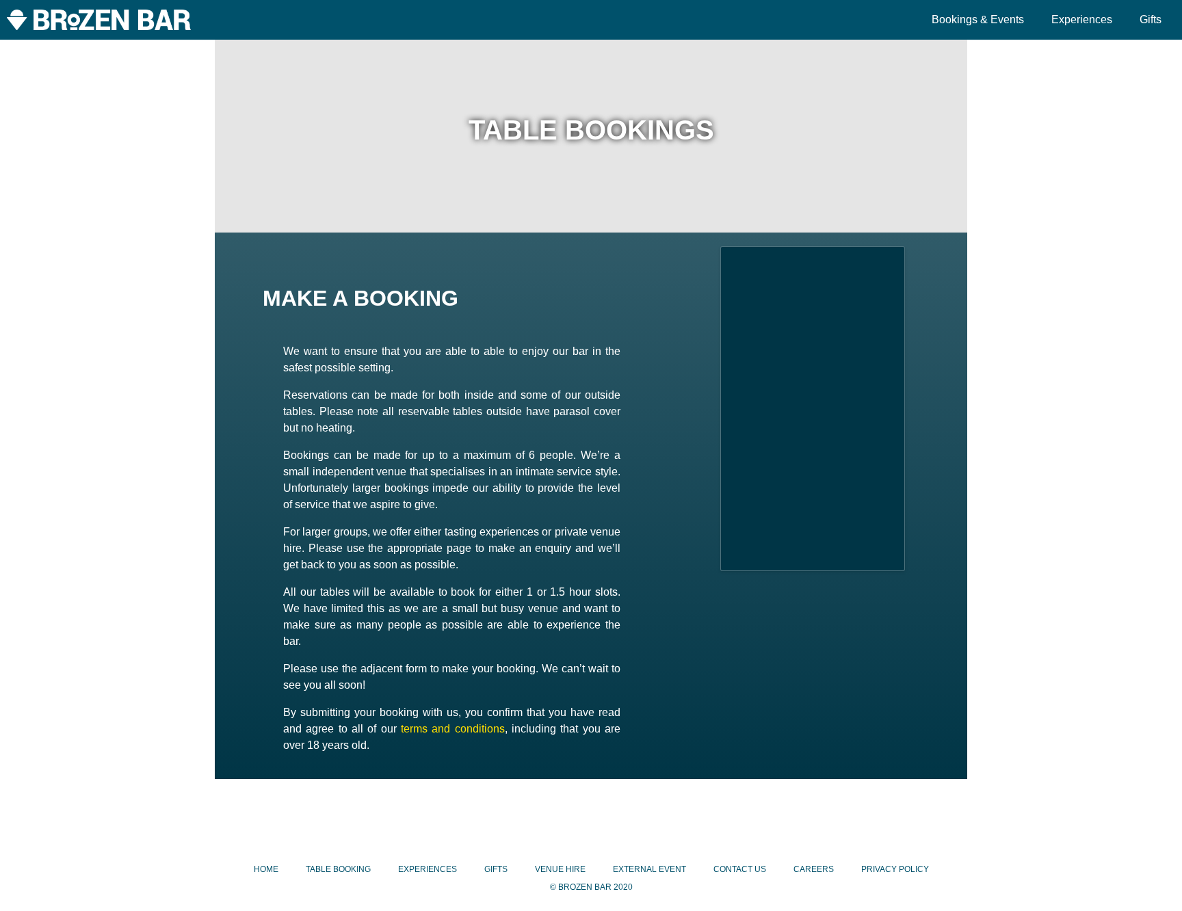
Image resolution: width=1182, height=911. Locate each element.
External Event (649, 869)
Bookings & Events (978, 19)
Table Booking (338, 869)
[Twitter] (639, 819)
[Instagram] (591, 819)
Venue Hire (560, 869)
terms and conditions (453, 729)
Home (266, 869)
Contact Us (739, 869)
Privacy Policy (895, 869)
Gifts (1150, 19)
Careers (813, 869)
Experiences (1081, 19)
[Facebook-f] (543, 819)
